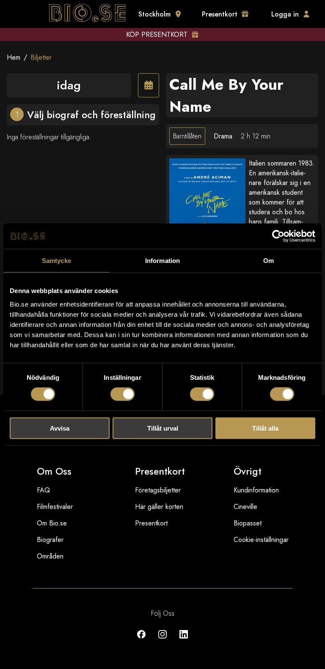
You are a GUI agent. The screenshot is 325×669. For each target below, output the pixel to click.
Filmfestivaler (55, 506)
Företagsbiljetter (158, 490)
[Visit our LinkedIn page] (183, 640)
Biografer (50, 540)
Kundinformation (256, 490)
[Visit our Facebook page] (141, 640)
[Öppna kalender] (149, 85)
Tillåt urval (162, 427)
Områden (50, 556)
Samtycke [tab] (56, 260)
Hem (13, 57)
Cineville (245, 506)
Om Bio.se (52, 523)
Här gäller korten (159, 506)
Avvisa (59, 427)
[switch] (122, 394)
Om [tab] (268, 260)
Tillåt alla (265, 427)
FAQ (43, 490)
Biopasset (248, 523)
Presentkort (151, 523)
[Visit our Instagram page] (162, 640)
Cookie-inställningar (261, 540)
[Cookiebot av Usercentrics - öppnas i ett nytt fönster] (278, 236)
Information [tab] (162, 260)
